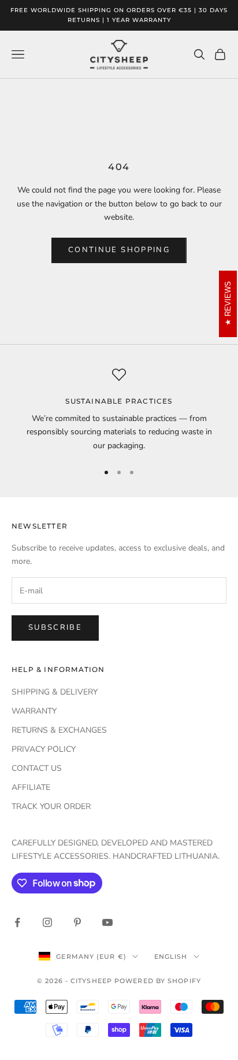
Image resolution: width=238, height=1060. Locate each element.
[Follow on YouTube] (107, 922)
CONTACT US (37, 768)
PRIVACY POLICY (44, 749)
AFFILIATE (31, 787)
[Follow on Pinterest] (77, 922)
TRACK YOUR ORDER (51, 806)
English (171, 956)
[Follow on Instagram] (47, 922)
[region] (119, 410)
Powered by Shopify (157, 981)
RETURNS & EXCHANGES (59, 730)
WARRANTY (34, 711)
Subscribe (55, 627)
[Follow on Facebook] (17, 922)
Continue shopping (119, 250)
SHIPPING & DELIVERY (55, 691)
